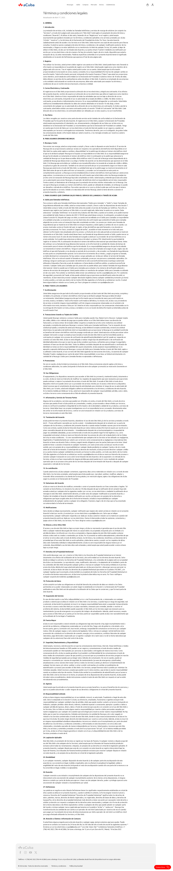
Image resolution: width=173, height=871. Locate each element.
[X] (36, 852)
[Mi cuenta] (152, 5)
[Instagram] (25, 852)
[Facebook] (20, 852)
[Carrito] (147, 5)
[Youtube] (30, 852)
